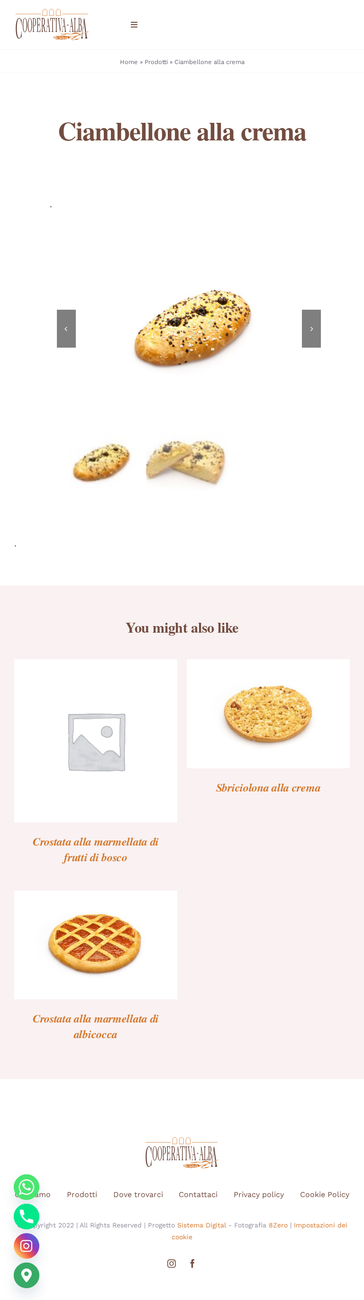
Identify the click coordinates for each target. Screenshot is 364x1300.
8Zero (278, 1225)
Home (129, 61)
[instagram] (172, 1263)
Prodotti (156, 61)
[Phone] (26, 1216)
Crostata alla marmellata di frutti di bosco (96, 849)
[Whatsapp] (26, 1187)
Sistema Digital (201, 1225)
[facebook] (192, 1263)
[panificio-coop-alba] (52, 12)
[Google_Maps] (26, 1275)
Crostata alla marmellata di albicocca (96, 1026)
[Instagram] (26, 1246)
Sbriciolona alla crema (268, 787)
